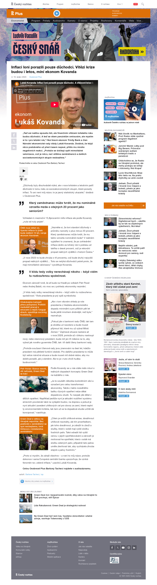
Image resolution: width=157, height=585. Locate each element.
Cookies (104, 573)
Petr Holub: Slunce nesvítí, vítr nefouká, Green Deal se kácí (33, 371)
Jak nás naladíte (85, 546)
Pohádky (109, 108)
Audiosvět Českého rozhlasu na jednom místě (121, 122)
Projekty (94, 20)
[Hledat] (143, 4)
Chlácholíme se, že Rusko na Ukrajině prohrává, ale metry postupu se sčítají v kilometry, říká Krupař (131, 164)
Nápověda (82, 550)
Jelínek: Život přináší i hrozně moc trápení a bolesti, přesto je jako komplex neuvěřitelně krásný (129, 188)
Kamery (115, 15)
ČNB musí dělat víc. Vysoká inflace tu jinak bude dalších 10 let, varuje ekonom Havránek (33, 232)
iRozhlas (46, 4)
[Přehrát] (23, 171)
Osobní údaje (115, 573)
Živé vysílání (110, 112)
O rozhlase (105, 4)
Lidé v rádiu (83, 553)
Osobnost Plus (35, 77)
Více (140, 20)
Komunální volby (23, 550)
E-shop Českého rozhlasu (118, 278)
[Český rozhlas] (21, 4)
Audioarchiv (117, 13)
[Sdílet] (25, 179)
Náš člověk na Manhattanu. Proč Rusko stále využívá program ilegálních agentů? (132, 137)
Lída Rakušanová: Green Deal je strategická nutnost (60, 505)
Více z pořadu (111, 215)
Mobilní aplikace (54, 557)
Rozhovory (106, 20)
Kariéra (81, 557)
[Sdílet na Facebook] (14, 135)
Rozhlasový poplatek (87, 564)
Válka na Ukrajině (23, 546)
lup (42, 474)
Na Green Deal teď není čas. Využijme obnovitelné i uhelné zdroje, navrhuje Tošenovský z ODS (63, 517)
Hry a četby (110, 104)
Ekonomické (17, 20)
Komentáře (120, 20)
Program (60, 4)
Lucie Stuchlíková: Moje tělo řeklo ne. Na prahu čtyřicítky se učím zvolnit (130, 175)
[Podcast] (21, 179)
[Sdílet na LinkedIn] (14, 147)
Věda (131, 20)
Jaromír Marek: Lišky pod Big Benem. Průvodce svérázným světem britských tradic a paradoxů (131, 151)
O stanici (82, 20)
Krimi (120, 104)
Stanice (90, 4)
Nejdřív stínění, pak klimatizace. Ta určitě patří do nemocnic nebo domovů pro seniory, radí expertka (131, 250)
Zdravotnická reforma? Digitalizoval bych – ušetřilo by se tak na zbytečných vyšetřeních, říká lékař (132, 222)
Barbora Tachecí (32, 474)
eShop (18, 557)
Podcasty (51, 553)
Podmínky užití (127, 573)
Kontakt (81, 560)
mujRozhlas (75, 4)
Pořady (46, 20)
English (138, 573)
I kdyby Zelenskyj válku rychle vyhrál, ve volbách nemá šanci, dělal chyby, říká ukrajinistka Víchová (130, 264)
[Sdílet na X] (14, 141)
